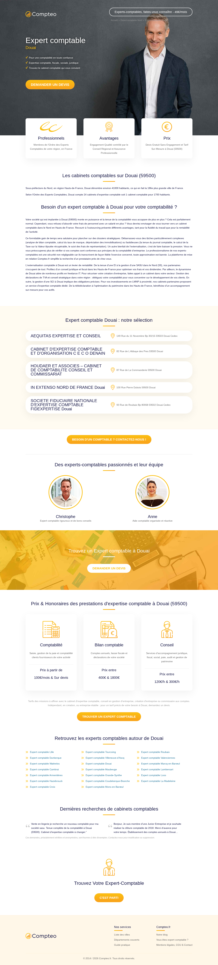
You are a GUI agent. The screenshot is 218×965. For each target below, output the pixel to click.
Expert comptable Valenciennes (158, 757)
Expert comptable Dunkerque (45, 757)
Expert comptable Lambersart (157, 769)
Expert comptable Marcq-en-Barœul (160, 763)
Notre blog (162, 934)
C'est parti (109, 897)
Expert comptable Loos (153, 775)
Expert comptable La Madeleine (158, 781)
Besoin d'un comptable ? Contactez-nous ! (109, 439)
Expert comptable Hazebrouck (46, 781)
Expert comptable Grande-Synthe (104, 775)
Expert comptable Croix (42, 786)
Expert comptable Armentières (46, 775)
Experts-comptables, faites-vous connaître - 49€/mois (151, 12)
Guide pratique (122, 944)
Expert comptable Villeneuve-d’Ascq (105, 757)
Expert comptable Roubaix (155, 752)
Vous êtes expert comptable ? (172, 939)
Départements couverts (126, 939)
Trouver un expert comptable (109, 716)
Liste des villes (122, 934)
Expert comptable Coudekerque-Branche (108, 781)
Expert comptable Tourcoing (101, 752)
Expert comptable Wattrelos (45, 763)
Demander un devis (50, 85)
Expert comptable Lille (42, 752)
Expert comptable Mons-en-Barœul (104, 786)
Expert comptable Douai (99, 763)
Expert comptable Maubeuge (101, 769)
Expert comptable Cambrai (44, 769)
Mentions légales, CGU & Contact (174, 944)
